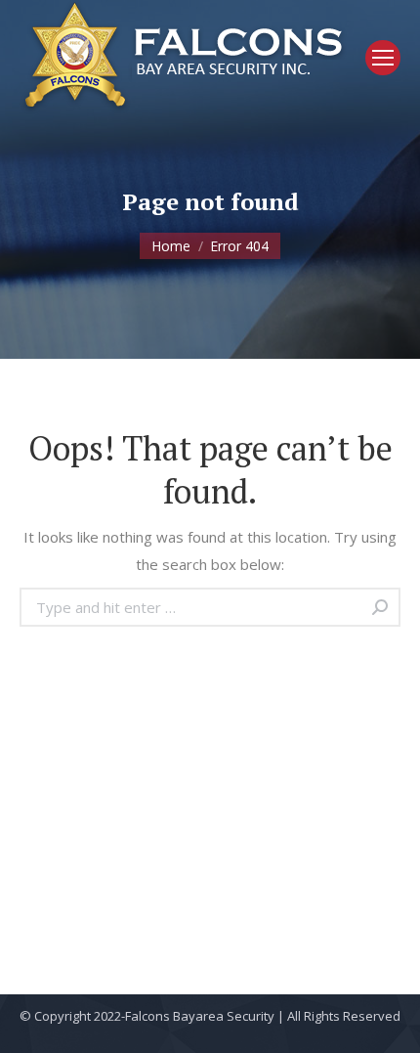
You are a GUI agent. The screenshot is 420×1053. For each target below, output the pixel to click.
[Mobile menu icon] (382, 57)
